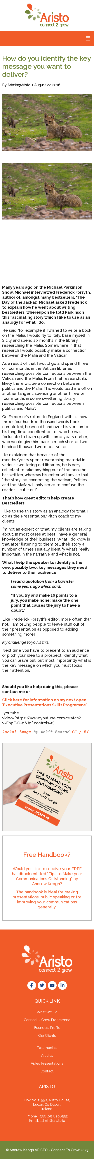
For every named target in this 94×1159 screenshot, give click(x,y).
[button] (88, 38)
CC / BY (80, 732)
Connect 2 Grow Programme (47, 1020)
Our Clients (47, 1035)
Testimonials (47, 1048)
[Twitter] (42, 985)
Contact (47, 1071)
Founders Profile (47, 1028)
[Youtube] (52, 985)
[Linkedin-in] (62, 985)
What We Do (47, 1012)
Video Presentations (47, 1063)
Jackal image (16, 732)
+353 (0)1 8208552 (53, 1116)
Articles (47, 1055)
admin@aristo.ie (52, 1121)
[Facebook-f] (31, 985)
